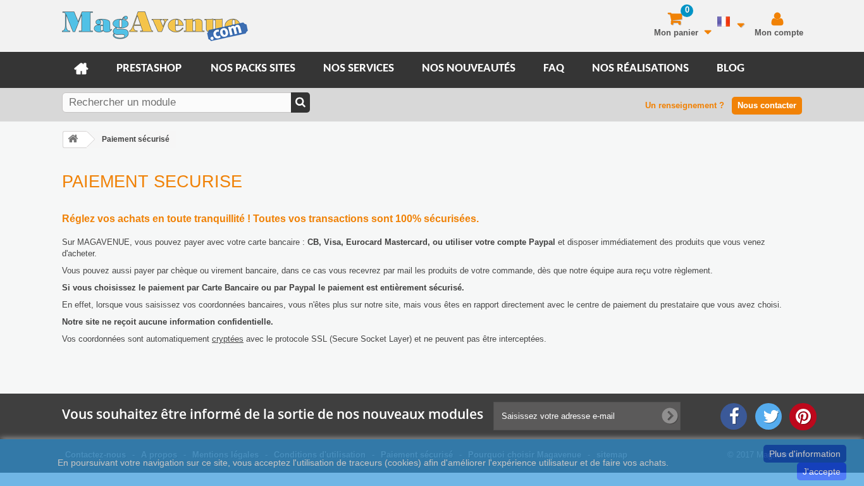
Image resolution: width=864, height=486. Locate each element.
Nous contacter (766, 105)
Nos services (358, 69)
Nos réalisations (640, 69)
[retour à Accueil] (75, 139)
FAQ (553, 69)
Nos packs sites (253, 69)
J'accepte (822, 471)
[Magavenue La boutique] (155, 29)
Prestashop (149, 69)
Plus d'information (805, 454)
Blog (730, 69)
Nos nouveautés (468, 69)
